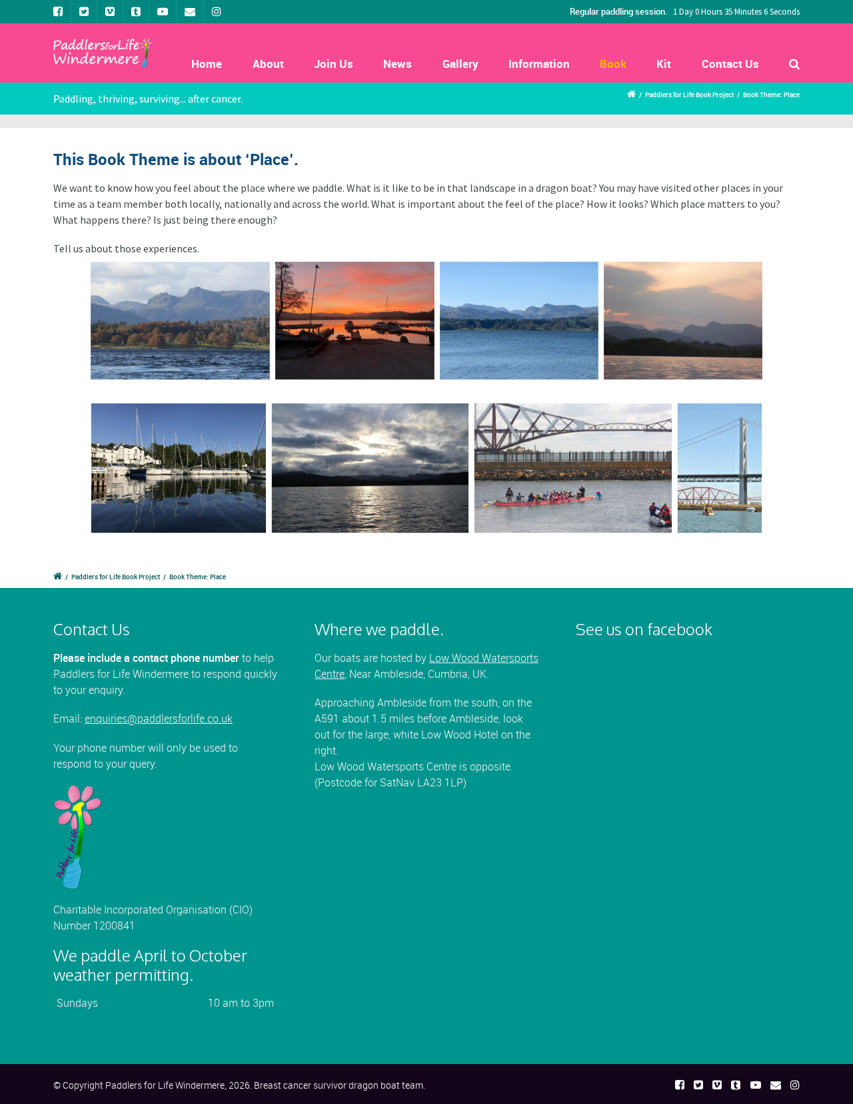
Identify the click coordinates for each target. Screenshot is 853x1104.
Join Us (333, 63)
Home (206, 63)
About (268, 63)
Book (613, 63)
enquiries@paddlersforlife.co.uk (159, 718)
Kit (663, 63)
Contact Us (730, 63)
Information (539, 63)
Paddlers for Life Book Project (689, 94)
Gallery (460, 63)
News (397, 63)
